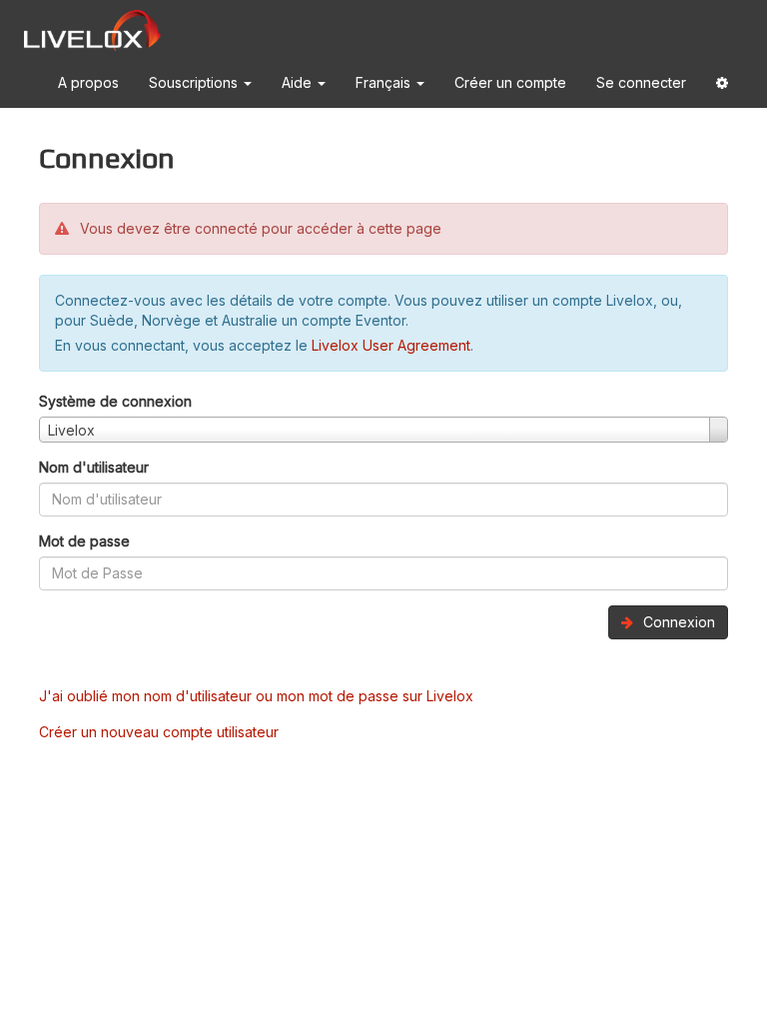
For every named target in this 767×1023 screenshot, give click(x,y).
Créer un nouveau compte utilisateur (159, 731)
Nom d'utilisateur (94, 467)
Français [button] (385, 82)
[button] (722, 86)
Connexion (677, 621)
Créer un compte (510, 82)
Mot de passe (84, 540)
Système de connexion (115, 401)
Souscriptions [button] (195, 82)
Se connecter (641, 82)
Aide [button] (299, 82)
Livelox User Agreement (391, 345)
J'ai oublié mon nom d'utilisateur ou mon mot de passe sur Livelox (256, 695)
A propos (88, 82)
